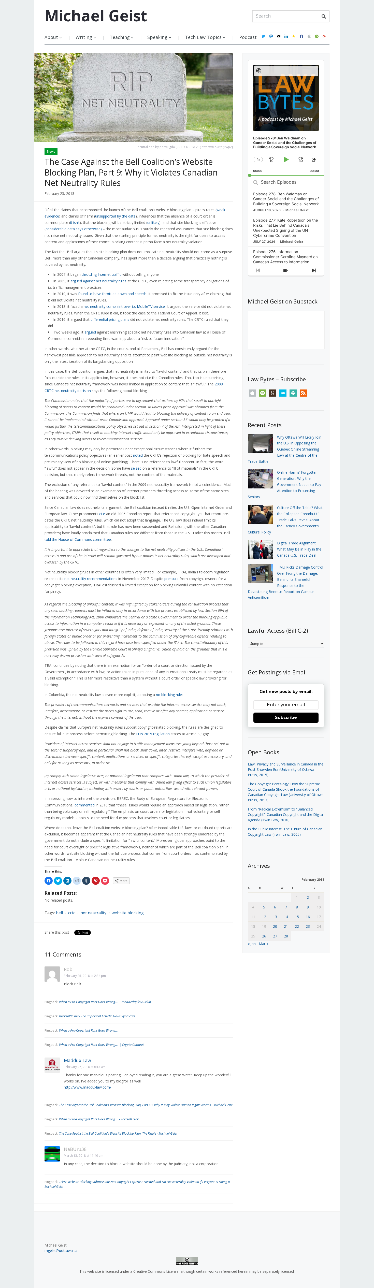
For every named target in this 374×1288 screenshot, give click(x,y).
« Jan (252, 943)
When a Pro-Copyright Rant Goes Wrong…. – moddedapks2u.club (105, 1002)
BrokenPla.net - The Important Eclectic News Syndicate (97, 1016)
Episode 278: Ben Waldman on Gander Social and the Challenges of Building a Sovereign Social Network (286, 199)
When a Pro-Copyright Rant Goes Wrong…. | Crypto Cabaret (101, 1044)
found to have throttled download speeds (112, 293)
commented (85, 805)
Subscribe (286, 717)
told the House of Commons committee (78, 539)
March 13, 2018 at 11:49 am (83, 1155)
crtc (71, 913)
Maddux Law (77, 1060)
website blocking (128, 913)
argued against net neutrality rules (98, 281)
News (51, 151)
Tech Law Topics (203, 37)
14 (286, 916)
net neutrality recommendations (90, 578)
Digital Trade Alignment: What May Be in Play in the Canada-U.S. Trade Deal (299, 549)
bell (59, 913)
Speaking (157, 37)
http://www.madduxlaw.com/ (87, 1087)
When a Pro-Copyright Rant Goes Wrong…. (89, 1030)
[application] (286, 118)
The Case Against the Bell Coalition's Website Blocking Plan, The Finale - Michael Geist (118, 1133)
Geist (96, 15)
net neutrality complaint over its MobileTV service (124, 306)
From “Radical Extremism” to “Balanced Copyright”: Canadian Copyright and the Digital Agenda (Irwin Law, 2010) (286, 814)
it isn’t (75, 222)
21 (286, 926)
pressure (171, 578)
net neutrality (93, 913)
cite (102, 513)
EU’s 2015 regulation (153, 733)
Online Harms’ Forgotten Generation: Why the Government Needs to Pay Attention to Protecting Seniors (284, 484)
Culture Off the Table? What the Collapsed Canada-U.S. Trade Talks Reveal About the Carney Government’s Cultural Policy (285, 519)
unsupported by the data (115, 216)
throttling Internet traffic (101, 274)
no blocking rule (169, 694)
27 (275, 936)
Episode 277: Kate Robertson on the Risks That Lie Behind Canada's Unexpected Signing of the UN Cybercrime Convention (285, 228)
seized (136, 468)
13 (275, 916)
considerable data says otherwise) (74, 228)
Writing (84, 37)
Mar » (263, 943)
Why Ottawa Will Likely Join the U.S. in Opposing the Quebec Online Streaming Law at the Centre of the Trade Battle (284, 449)
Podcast (248, 37)
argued (90, 332)
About (51, 37)
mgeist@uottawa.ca (61, 1250)
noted (138, 455)
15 (297, 916)
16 (308, 916)
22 (297, 926)
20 (275, 926)
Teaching (120, 37)
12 (264, 916)
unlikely (153, 222)
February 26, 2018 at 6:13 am (85, 1067)
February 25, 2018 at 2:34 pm (85, 976)
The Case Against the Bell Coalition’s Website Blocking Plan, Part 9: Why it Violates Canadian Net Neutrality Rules (131, 172)
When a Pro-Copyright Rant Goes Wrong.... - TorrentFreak (99, 1119)
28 (286, 936)
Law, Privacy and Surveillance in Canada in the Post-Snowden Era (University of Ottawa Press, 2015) (285, 769)
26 (264, 936)
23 (308, 926)
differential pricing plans (110, 319)
